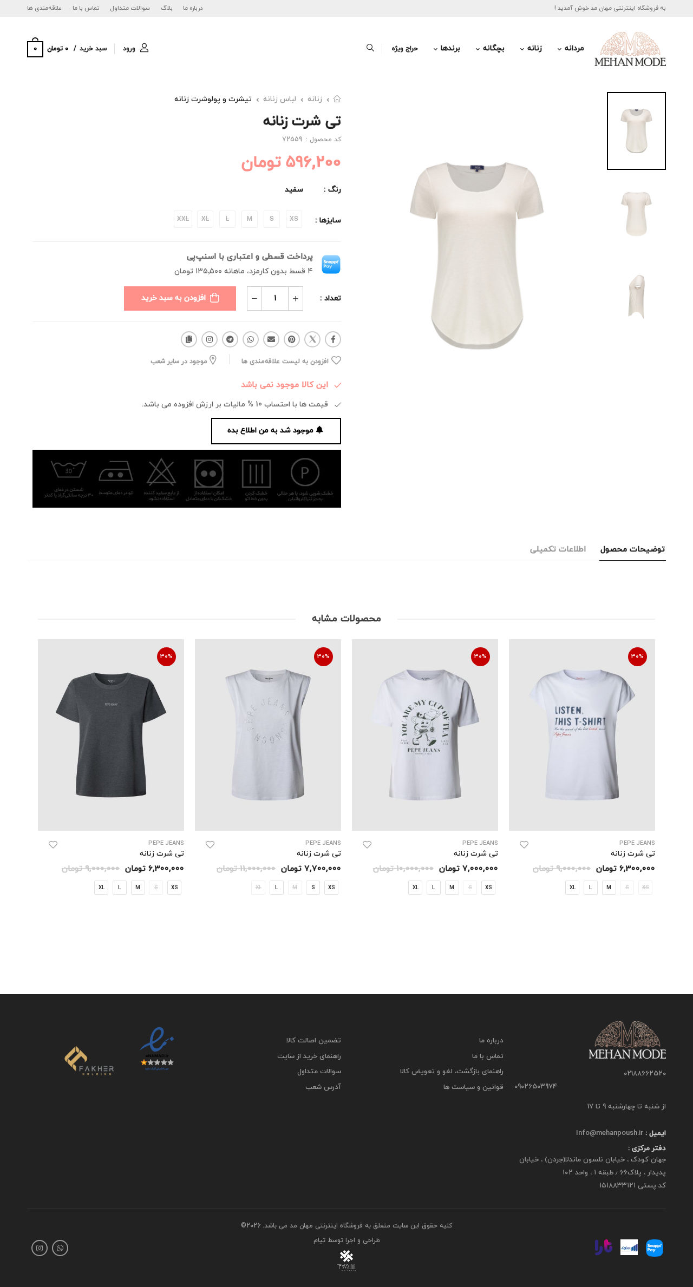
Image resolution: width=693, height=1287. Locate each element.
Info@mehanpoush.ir (609, 1133)
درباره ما (193, 8)
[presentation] (647, 792)
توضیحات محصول (632, 549)
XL (573, 887)
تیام (319, 1240)
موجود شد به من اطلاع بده (270, 430)
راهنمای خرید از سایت (309, 1056)
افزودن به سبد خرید (173, 298)
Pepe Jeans (637, 843)
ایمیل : (654, 1133)
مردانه (574, 48)
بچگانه (494, 48)
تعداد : (330, 298)
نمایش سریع (582, 817)
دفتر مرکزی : (647, 1148)
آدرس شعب (323, 1087)
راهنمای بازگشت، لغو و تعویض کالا (452, 1071)
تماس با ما (86, 8)
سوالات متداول (130, 8)
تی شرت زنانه (633, 854)
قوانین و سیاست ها (473, 1087)
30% (637, 656)
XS (488, 887)
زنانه (534, 48)
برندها (450, 48)
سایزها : (328, 220)
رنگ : (332, 190)
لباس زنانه (279, 99)
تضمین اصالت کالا (313, 1041)
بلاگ (167, 8)
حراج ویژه (405, 48)
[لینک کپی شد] (189, 339)
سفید (294, 190)
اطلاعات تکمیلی (558, 549)
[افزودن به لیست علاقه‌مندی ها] (524, 845)
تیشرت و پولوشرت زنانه (213, 99)
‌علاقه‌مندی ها (44, 8)
